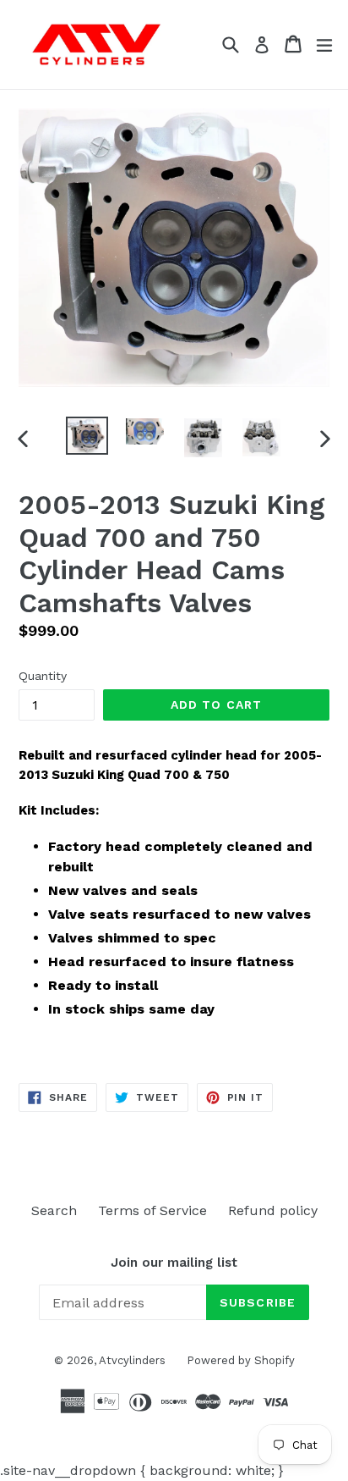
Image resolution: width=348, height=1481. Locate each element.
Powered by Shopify (241, 1360)
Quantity (43, 675)
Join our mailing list (174, 1262)
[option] (86, 435)
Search (54, 1210)
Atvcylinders (132, 1360)
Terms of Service (152, 1210)
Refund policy (273, 1210)
